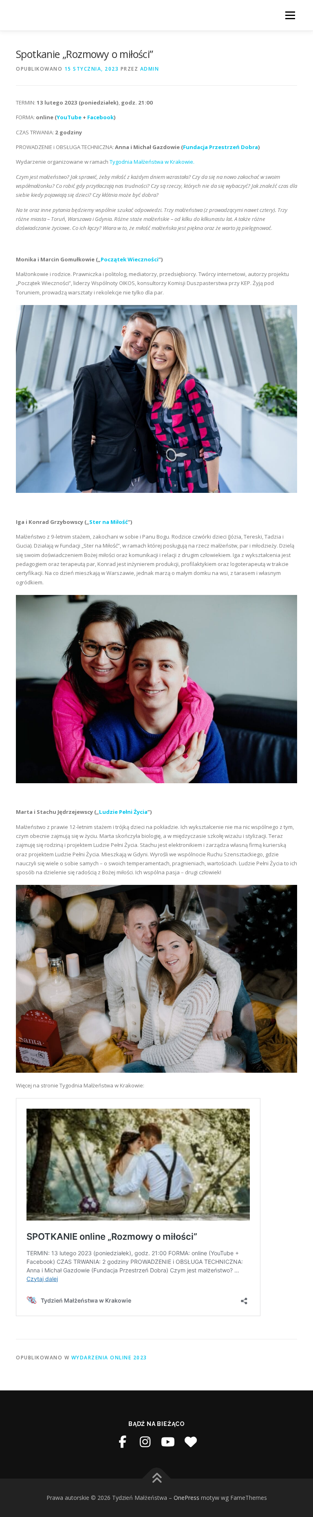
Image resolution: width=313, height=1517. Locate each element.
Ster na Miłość (108, 522)
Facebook (100, 117)
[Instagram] (145, 1442)
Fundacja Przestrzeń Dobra (220, 147)
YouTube (69, 117)
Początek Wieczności (130, 259)
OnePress (186, 1497)
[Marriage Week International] (191, 1442)
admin (149, 68)
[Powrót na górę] (156, 1478)
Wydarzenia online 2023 (109, 1357)
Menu (290, 15)
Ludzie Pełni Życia (123, 811)
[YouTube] (168, 1442)
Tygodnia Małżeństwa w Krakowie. (152, 161)
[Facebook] (122, 1442)
